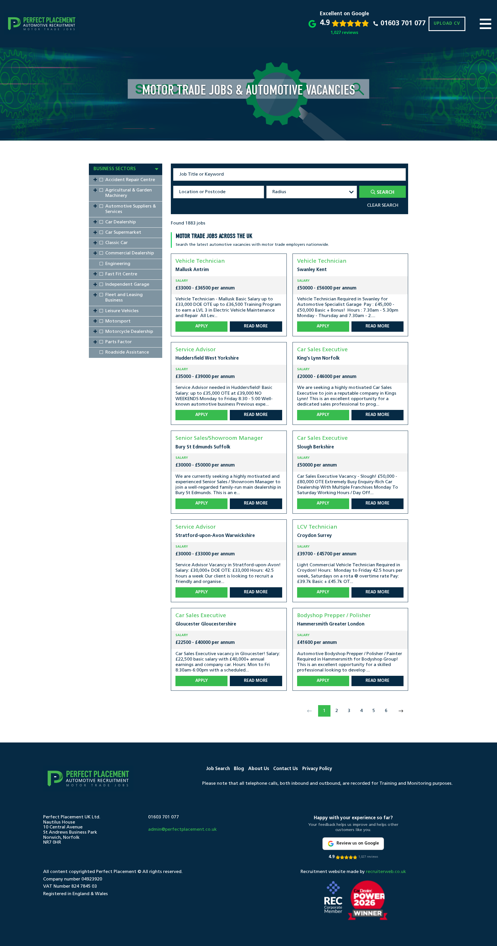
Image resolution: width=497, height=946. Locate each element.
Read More (256, 326)
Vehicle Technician (200, 261)
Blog (239, 769)
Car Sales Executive (322, 350)
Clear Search (382, 205)
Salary (181, 281)
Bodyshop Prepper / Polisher (334, 616)
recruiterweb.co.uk (386, 872)
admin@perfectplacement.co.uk (182, 829)
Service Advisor (195, 350)
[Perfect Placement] (41, 23)
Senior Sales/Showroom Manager (219, 438)
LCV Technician (317, 527)
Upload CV (447, 24)
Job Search (218, 769)
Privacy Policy (317, 769)
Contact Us (285, 769)
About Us (258, 769)
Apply (201, 326)
